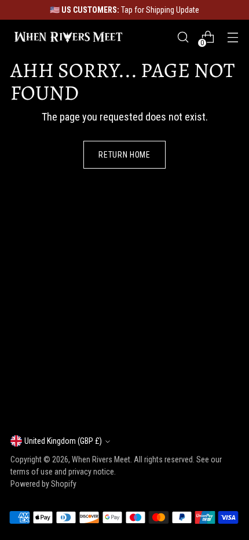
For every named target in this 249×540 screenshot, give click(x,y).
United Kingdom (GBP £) (63, 441)
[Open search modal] (183, 37)
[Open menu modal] (232, 37)
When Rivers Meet (101, 459)
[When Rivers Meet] (68, 36)
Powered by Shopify (43, 483)
